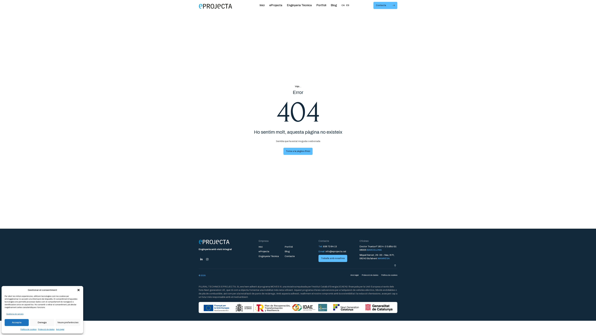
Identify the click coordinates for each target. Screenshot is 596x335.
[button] (78, 290)
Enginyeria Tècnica (299, 5)
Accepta (16, 322)
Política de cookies (28, 329)
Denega (42, 322)
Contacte (290, 256)
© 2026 (202, 275)
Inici (262, 5)
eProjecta (275, 5)
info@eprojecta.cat (336, 251)
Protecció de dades (46, 329)
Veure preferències (67, 322)
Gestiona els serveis (14, 314)
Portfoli (321, 5)
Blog (334, 5)
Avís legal (60, 329)
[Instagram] (207, 259)
